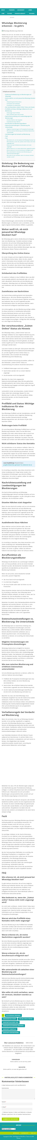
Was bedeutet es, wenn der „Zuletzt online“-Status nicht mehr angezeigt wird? (21, 142)
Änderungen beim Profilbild (13, 112)
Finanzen (12, 10)
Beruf (3, 10)
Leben (30, 10)
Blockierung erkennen (13, 1015)
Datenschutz (24, 1133)
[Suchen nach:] (18, 17)
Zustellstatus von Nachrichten (14, 105)
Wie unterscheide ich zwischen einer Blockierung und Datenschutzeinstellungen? (19, 152)
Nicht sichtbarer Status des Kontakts (15, 114)
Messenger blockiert (9, 1019)
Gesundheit (20, 10)
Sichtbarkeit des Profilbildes (13, 103)
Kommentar (5, 1088)
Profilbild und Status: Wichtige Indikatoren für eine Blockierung (18, 110)
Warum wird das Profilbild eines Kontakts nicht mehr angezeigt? (19, 145)
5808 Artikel (29, 1043)
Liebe (2, 13)
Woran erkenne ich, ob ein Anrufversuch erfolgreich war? (20, 150)
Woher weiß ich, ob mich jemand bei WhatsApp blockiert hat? (20, 99)
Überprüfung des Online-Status (14, 102)
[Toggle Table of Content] (34, 92)
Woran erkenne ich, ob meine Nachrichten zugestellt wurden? (21, 148)
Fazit (6, 136)
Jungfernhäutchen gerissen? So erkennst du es (17, 465)
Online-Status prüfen (26, 1019)
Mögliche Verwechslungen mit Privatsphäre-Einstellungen (20, 129)
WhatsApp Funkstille (9, 1029)
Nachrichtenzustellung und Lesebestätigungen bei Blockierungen (18, 117)
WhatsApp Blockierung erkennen (13, 1025)
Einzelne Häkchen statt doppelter (14, 120)
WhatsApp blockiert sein (10, 1022)
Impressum (16, 1133)
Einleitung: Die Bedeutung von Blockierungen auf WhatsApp (18, 95)
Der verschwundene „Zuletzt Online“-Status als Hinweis (20, 107)
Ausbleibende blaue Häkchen (13, 121)
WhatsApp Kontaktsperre (11, 1032)
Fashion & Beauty (20, 13)
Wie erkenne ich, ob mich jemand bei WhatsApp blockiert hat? (21, 140)
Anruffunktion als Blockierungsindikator (16, 123)
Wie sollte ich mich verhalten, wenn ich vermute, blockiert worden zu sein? (20, 156)
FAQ (6, 138)
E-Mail (4, 1107)
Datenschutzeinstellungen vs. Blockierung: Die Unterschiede (17, 126)
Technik (9, 13)
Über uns (33, 1133)
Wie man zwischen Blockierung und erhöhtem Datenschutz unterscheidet (20, 131)
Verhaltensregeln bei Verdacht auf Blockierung (17, 134)
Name (3, 1102)
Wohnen (31, 13)
